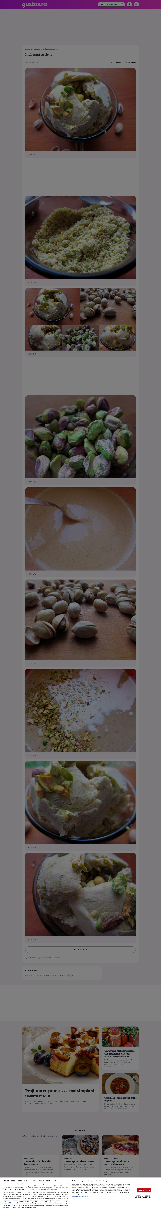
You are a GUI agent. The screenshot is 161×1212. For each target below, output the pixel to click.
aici (10, 1202)
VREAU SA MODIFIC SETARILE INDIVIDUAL (143, 1197)
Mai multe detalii (52, 1189)
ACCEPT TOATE (144, 1190)
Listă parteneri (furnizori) (80, 1196)
